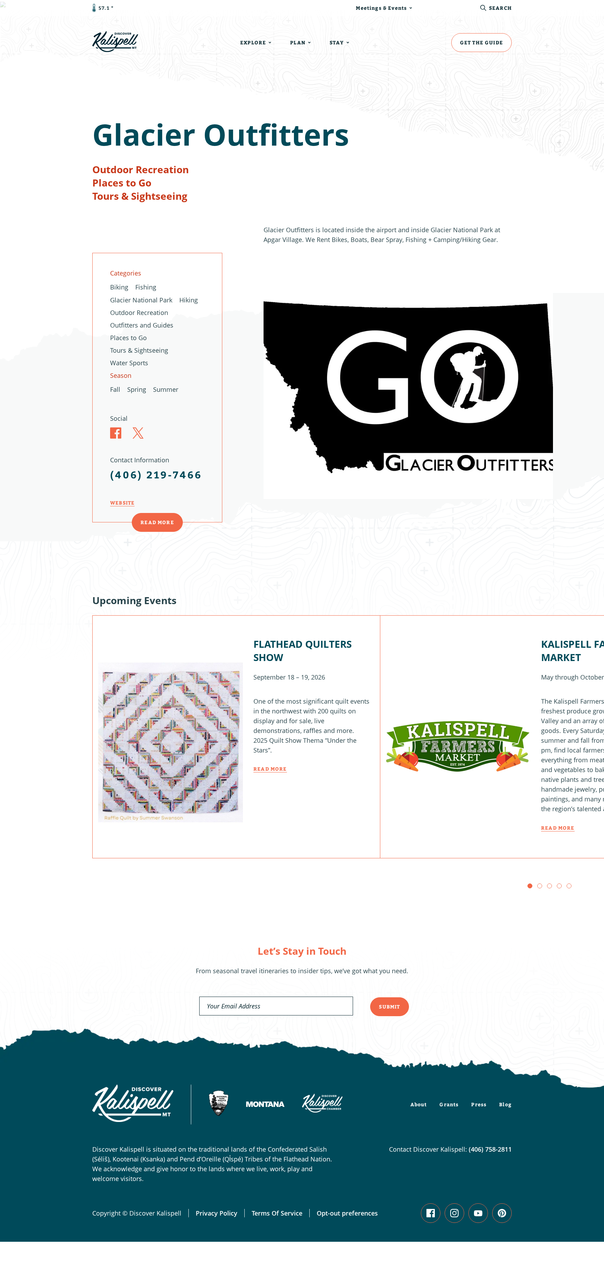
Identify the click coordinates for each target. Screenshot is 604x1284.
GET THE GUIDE (481, 42)
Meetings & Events (381, 8)
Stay (337, 42)
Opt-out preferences (347, 1213)
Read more (270, 768)
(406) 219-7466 (156, 474)
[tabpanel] (408, 388)
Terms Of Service (277, 1213)
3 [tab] (549, 885)
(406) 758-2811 (490, 1149)
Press (479, 1104)
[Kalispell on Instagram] (454, 1213)
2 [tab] (539, 885)
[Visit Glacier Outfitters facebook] (115, 433)
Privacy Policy (216, 1213)
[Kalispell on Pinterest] (502, 1213)
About (418, 1104)
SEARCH (500, 8)
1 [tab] (529, 885)
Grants (449, 1104)
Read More (157, 522)
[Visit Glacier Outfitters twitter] (138, 433)
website (122, 502)
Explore (253, 42)
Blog (505, 1104)
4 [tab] (559, 885)
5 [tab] (569, 885)
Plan (297, 42)
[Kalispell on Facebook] (430, 1213)
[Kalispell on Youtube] (478, 1213)
